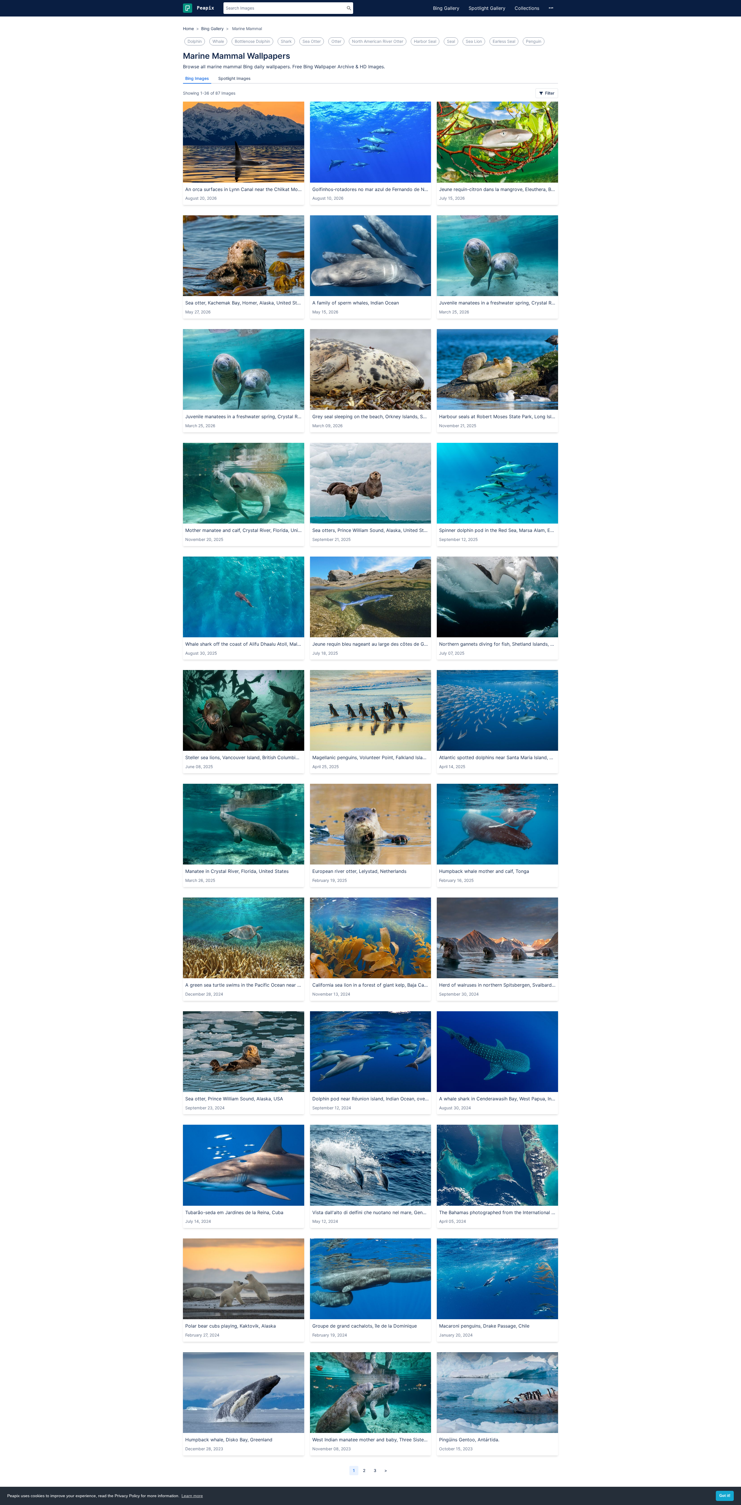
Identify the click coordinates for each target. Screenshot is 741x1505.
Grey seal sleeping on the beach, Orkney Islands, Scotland (370, 416)
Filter (549, 93)
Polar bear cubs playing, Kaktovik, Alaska (230, 1326)
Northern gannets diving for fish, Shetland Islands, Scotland (497, 644)
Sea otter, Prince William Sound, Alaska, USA (234, 1099)
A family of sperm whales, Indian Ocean (355, 303)
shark (286, 41)
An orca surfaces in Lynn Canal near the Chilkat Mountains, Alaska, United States (243, 189)
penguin (533, 41)
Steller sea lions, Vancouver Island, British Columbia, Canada (243, 757)
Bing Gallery (446, 8)
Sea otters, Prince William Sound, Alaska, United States (370, 530)
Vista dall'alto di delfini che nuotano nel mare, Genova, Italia (370, 1212)
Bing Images (197, 78)
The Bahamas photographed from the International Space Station (497, 1212)
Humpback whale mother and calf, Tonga (484, 871)
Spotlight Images (234, 78)
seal (451, 41)
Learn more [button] (192, 1495)
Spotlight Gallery (487, 8)
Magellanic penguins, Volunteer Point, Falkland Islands (370, 757)
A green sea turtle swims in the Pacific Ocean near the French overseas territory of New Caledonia (243, 985)
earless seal (504, 41)
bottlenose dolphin (252, 41)
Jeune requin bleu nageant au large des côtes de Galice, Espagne (370, 644)
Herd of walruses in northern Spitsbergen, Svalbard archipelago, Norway (497, 985)
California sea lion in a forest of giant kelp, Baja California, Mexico (370, 985)
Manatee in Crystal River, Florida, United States (237, 871)
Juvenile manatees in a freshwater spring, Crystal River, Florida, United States (497, 303)
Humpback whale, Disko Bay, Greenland (228, 1439)
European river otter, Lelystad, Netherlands (359, 871)
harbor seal (425, 41)
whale (218, 41)
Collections (527, 8)
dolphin (195, 41)
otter (336, 41)
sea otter (311, 41)
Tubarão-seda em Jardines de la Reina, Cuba (234, 1212)
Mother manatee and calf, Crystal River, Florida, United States (243, 530)
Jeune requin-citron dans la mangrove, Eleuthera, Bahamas (497, 189)
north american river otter (377, 41)
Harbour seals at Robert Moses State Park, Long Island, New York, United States (497, 416)
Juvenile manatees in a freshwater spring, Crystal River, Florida (243, 416)
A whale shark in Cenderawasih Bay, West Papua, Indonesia (497, 1099)
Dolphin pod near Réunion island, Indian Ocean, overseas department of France (370, 1099)
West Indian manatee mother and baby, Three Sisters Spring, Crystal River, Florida (370, 1439)
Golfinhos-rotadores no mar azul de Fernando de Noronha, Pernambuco (370, 189)
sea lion (474, 41)
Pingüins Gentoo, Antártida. (469, 1439)
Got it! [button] (724, 1496)
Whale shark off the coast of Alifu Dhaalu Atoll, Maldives (243, 644)
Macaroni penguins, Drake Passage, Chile (484, 1326)
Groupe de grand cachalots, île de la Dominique (364, 1326)
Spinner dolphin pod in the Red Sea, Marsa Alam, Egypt (497, 530)
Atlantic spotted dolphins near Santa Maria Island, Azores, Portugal (497, 757)
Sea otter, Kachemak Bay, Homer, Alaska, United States (243, 303)
